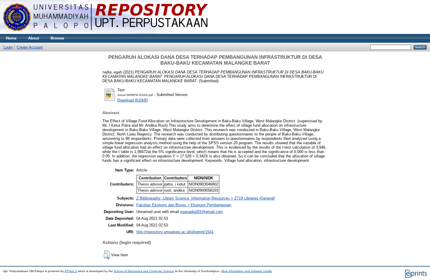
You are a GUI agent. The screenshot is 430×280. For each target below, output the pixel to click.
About (33, 38)
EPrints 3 (71, 271)
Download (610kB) (132, 100)
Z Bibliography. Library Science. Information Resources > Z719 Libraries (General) (205, 198)
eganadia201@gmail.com (201, 211)
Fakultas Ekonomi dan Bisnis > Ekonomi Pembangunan (183, 205)
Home (11, 38)
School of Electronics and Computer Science (144, 271)
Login (8, 47)
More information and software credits (246, 271)
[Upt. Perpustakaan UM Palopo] (105, 32)
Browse (57, 38)
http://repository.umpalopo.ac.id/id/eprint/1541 (175, 232)
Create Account (30, 47)
